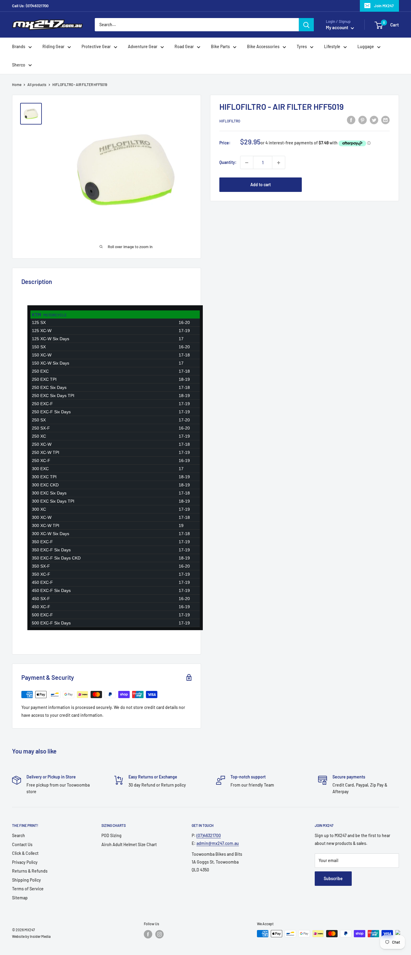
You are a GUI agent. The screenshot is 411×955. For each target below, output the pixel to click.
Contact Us (22, 844)
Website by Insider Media (31, 936)
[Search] (306, 24)
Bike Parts (220, 46)
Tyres (302, 46)
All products (36, 84)
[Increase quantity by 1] (278, 162)
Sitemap (20, 897)
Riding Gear (53, 46)
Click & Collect (25, 853)
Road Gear (184, 46)
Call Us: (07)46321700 (30, 5)
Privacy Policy (25, 862)
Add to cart (260, 184)
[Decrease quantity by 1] (246, 162)
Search (18, 835)
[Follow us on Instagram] (159, 934)
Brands (18, 46)
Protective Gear (96, 46)
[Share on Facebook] (351, 120)
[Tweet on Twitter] (374, 120)
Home (16, 84)
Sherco (18, 64)
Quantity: (227, 162)
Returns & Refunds (30, 870)
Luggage (365, 46)
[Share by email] (385, 120)
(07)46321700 (208, 835)
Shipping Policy (26, 880)
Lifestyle (332, 46)
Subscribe (333, 878)
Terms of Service (28, 888)
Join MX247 (384, 5)
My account (337, 27)
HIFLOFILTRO (229, 121)
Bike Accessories (263, 46)
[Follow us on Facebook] (148, 934)
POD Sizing (111, 835)
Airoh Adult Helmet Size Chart (129, 844)
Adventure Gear (142, 46)
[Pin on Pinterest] (362, 120)
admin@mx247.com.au (217, 843)
